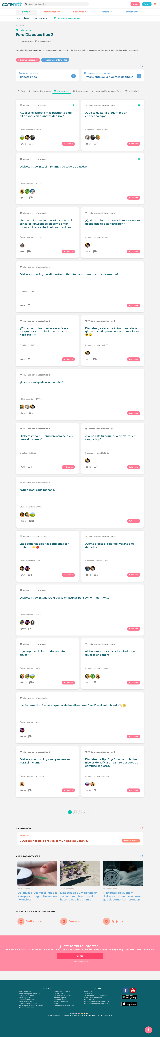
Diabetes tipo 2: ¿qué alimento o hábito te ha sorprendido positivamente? (69, 274)
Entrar (147, 4)
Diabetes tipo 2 (29, 77)
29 (90, 467)
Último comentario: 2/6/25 (30, 614)
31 (32, 144)
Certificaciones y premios (62, 992)
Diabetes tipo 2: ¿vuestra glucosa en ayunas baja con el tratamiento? (65, 597)
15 (24, 305)
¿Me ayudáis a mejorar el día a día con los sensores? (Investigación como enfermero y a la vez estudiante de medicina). (47, 224)
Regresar (20, 25)
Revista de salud (88, 992)
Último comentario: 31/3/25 (96, 668)
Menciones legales (59, 998)
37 (33, 521)
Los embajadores (25, 998)
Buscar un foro (88, 994)
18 (33, 198)
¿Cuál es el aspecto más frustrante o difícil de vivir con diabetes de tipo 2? (47, 114)
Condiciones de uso (60, 1000)
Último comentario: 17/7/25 (96, 560)
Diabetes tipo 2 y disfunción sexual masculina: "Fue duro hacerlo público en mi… (79, 896)
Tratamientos (82, 91)
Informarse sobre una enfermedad (95, 996)
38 (90, 575)
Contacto (56, 1004)
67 (90, 144)
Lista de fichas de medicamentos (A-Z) (96, 1004)
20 (24, 736)
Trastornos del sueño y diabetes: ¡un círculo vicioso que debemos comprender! (121, 896)
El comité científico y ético (28, 1004)
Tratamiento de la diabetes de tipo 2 (108, 77)
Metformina (34, 921)
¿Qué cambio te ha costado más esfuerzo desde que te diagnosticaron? (112, 222)
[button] (26, 12)
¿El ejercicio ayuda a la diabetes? (41, 382)
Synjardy (117, 921)
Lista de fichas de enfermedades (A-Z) (96, 1002)
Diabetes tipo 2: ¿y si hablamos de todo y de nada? (53, 166)
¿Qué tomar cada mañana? (37, 490)
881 (24, 521)
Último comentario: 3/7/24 (30, 183)
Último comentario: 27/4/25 (31, 668)
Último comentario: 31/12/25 (32, 129)
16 (33, 682)
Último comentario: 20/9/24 (96, 129)
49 (90, 682)
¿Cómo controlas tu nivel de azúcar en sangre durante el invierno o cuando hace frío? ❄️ (45, 331)
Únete (135, 4)
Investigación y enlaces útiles (108, 91)
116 (24, 413)
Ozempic (75, 921)
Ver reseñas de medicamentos (93, 998)
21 (89, 359)
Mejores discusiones (41, 91)
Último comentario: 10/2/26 (31, 399)
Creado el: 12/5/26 (27, 291)
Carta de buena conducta (62, 996)
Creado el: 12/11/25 (28, 453)
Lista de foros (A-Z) (89, 1000)
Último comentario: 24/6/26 (96, 237)
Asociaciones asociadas (27, 1000)
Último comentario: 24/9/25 (31, 507)
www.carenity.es (62, 1015)
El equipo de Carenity (26, 996)
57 (90, 790)
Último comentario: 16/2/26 (96, 345)
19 (90, 251)
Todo (23, 91)
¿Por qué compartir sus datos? (29, 994)
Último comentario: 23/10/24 (97, 776)
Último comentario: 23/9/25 (31, 560)
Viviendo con (25, 30)
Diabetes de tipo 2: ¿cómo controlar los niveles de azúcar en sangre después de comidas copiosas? (111, 762)
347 (25, 682)
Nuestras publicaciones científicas (31, 1006)
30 (24, 790)
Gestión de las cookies (60, 1002)
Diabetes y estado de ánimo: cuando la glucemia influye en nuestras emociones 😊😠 (112, 331)
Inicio (18, 18)
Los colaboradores (25, 1002)
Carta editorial (58, 994)
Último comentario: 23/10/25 (97, 453)
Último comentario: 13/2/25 (31, 722)
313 (24, 144)
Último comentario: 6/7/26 (30, 237)
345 (25, 198)
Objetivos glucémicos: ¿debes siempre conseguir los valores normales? (37, 896)
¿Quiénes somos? (25, 992)
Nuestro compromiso (26, 1008)
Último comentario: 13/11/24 (32, 776)
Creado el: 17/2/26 (27, 345)
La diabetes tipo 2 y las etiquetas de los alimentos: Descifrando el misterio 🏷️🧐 (73, 705)
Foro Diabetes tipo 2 (42, 18)
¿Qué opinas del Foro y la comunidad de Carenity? (54, 840)
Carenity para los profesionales (63, 1006)
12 (24, 467)
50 (24, 629)
